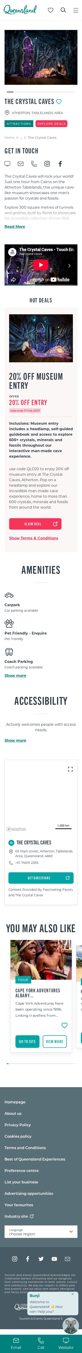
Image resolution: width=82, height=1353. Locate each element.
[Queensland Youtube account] (54, 1259)
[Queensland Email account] (67, 1259)
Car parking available (21, 610)
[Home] (20, 13)
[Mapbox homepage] (16, 829)
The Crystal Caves (29, 101)
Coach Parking (19, 661)
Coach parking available (24, 667)
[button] (39, 281)
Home (9, 137)
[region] (41, 796)
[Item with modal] (41, 57)
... (21, 137)
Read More (15, 226)
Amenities (40, 569)
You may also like (41, 927)
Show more (15, 675)
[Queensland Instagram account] (14, 1259)
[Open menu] (75, 10)
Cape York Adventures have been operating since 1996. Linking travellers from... (39, 1009)
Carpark (12, 604)
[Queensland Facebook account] (28, 1259)
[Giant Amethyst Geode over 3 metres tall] (41, 57)
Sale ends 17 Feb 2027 (25, 410)
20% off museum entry (36, 380)
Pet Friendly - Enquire (26, 633)
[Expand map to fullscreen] (70, 769)
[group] (41, 1002)
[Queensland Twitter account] (41, 1259)
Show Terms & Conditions (33, 538)
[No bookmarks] (50, 10)
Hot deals (41, 300)
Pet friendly (14, 639)
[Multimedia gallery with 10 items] (41, 61)
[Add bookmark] (59, 102)
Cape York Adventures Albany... (37, 993)
